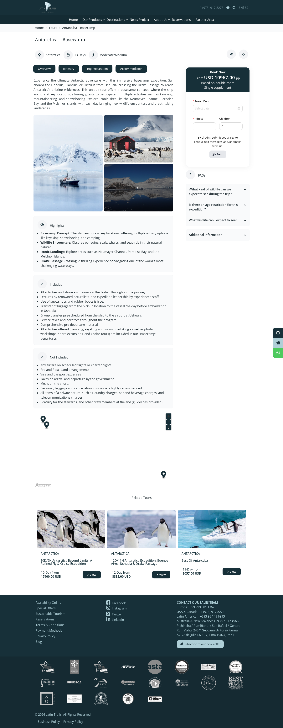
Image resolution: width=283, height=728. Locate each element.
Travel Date (202, 101)
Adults (199, 118)
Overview (44, 69)
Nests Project (139, 20)
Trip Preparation (97, 69)
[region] (103, 450)
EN (241, 8)
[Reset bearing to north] (168, 427)
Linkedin (117, 620)
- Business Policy (48, 722)
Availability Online (48, 602)
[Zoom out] (168, 422)
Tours (53, 28)
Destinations (116, 20)
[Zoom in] (168, 416)
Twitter (116, 614)
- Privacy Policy (72, 722)
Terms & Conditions (50, 625)
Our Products (92, 20)
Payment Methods (49, 630)
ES (246, 8)
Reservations (181, 20)
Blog (39, 642)
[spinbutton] (204, 126)
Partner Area (204, 20)
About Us (160, 20)
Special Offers (46, 608)
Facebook (118, 603)
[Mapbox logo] (43, 485)
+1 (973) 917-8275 (210, 8)
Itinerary (68, 69)
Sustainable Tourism (50, 614)
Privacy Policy (45, 636)
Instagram (119, 608)
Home (73, 20)
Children (224, 118)
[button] (214, 124)
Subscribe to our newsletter (202, 644)
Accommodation (131, 69)
